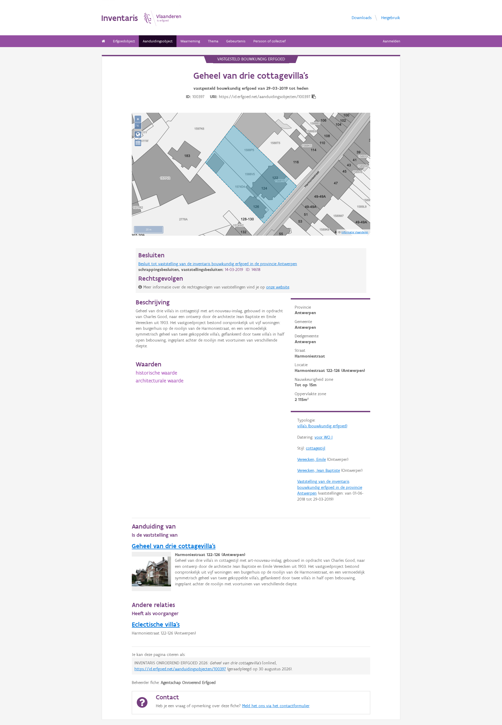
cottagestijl (315, 448)
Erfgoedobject (124, 41)
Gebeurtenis (236, 41)
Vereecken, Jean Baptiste (318, 470)
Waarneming (190, 41)
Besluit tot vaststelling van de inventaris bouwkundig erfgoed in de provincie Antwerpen (217, 263)
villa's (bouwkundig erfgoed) (322, 425)
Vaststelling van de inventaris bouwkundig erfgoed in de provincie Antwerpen (329, 487)
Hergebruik (390, 17)
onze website (277, 287)
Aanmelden (391, 41)
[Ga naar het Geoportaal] (138, 134)
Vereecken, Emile (311, 459)
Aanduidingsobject (158, 41)
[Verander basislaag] (138, 143)
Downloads (362, 17)
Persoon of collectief (269, 41)
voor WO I (324, 437)
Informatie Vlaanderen (354, 232)
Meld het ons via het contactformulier (275, 705)
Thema (213, 41)
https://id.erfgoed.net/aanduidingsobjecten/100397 (180, 668)
